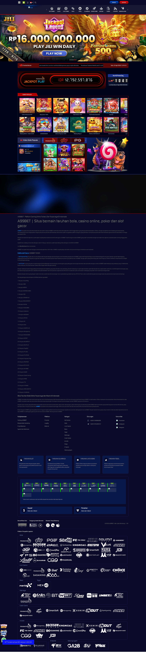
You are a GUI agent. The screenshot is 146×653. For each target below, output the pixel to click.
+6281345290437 (95, 424)
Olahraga (87, 11)
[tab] (50, 140)
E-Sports (115, 11)
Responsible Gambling (24, 423)
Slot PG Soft (21, 263)
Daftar (124, 2)
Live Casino (66, 11)
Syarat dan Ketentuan (23, 429)
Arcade (101, 11)
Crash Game (94, 11)
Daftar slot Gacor (23, 253)
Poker (108, 11)
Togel (80, 11)
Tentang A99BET (22, 420)
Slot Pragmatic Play (23, 256)
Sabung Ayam (122, 11)
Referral (47, 426)
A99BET (19, 230)
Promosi (47, 420)
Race (73, 11)
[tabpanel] (73, 38)
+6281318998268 (95, 420)
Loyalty (47, 423)
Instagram (121, 424)
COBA (51, 148)
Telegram (121, 427)
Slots (58, 11)
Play (41, 81)
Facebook (121, 420)
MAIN (28, 105)
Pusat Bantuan (22, 426)
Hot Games (52, 11)
